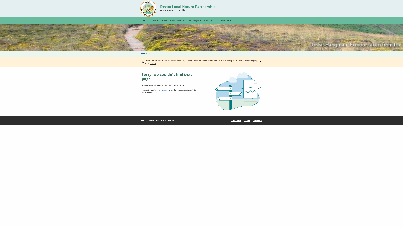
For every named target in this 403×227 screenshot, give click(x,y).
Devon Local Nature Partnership (188, 6)
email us (153, 63)
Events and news (223, 21)
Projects (164, 21)
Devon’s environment (178, 21)
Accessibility (257, 120)
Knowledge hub (195, 21)
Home (144, 21)
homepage (164, 90)
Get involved (209, 21)
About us (152, 21)
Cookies (247, 120)
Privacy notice (236, 120)
